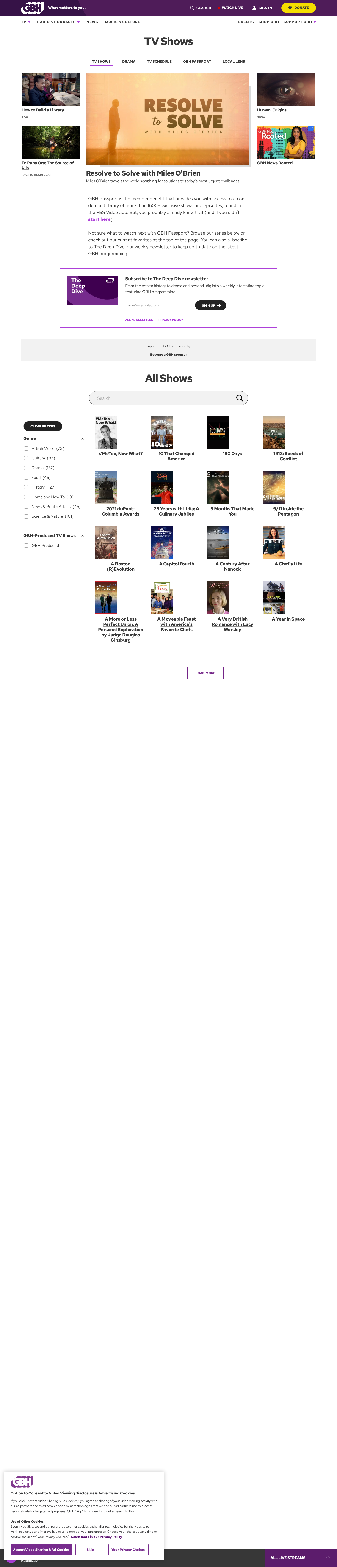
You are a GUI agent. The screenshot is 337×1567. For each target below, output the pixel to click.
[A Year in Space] (288, 597)
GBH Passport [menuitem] (197, 61)
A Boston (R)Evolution (120, 566)
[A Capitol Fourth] (176, 542)
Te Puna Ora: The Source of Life (48, 165)
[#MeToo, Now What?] (120, 432)
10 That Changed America (177, 456)
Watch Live (232, 7)
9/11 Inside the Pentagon (288, 511)
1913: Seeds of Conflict (288, 456)
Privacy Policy (170, 320)
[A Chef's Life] (288, 542)
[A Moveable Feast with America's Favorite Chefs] (176, 597)
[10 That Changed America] (176, 432)
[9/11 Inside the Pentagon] (288, 487)
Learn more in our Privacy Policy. (97, 1537)
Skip (90, 1550)
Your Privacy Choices (128, 1550)
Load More (205, 673)
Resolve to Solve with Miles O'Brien (143, 173)
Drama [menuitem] (128, 61)
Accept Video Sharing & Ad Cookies (41, 1550)
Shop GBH (269, 22)
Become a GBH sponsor (168, 354)
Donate (301, 7)
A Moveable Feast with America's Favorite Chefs (176, 624)
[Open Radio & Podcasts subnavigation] (78, 22)
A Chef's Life (288, 564)
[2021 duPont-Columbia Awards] (120, 487)
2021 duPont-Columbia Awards (120, 511)
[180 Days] (232, 432)
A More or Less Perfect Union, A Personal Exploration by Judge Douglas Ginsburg (120, 629)
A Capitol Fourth (176, 564)
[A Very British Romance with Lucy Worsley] (232, 597)
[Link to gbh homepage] (32, 7)
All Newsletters (139, 320)
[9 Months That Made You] (232, 487)
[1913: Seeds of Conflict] (288, 432)
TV (23, 22)
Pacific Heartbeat (36, 175)
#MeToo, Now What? (121, 454)
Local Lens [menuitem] (234, 61)
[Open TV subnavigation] (29, 22)
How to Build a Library (43, 110)
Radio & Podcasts (56, 22)
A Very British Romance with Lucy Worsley (232, 624)
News (92, 22)
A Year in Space (288, 619)
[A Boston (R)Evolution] (120, 542)
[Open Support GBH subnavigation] (315, 22)
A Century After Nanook (232, 566)
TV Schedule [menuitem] (159, 61)
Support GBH (298, 22)
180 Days (232, 454)
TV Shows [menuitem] (101, 61)
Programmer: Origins (271, 110)
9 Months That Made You (232, 511)
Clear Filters (42, 426)
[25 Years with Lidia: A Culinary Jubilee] (176, 487)
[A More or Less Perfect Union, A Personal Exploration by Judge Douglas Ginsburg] (120, 597)
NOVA (261, 117)
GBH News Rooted (275, 162)
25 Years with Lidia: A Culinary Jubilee (176, 511)
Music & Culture (122, 22)
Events (246, 22)
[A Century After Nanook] (232, 542)
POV (25, 117)
